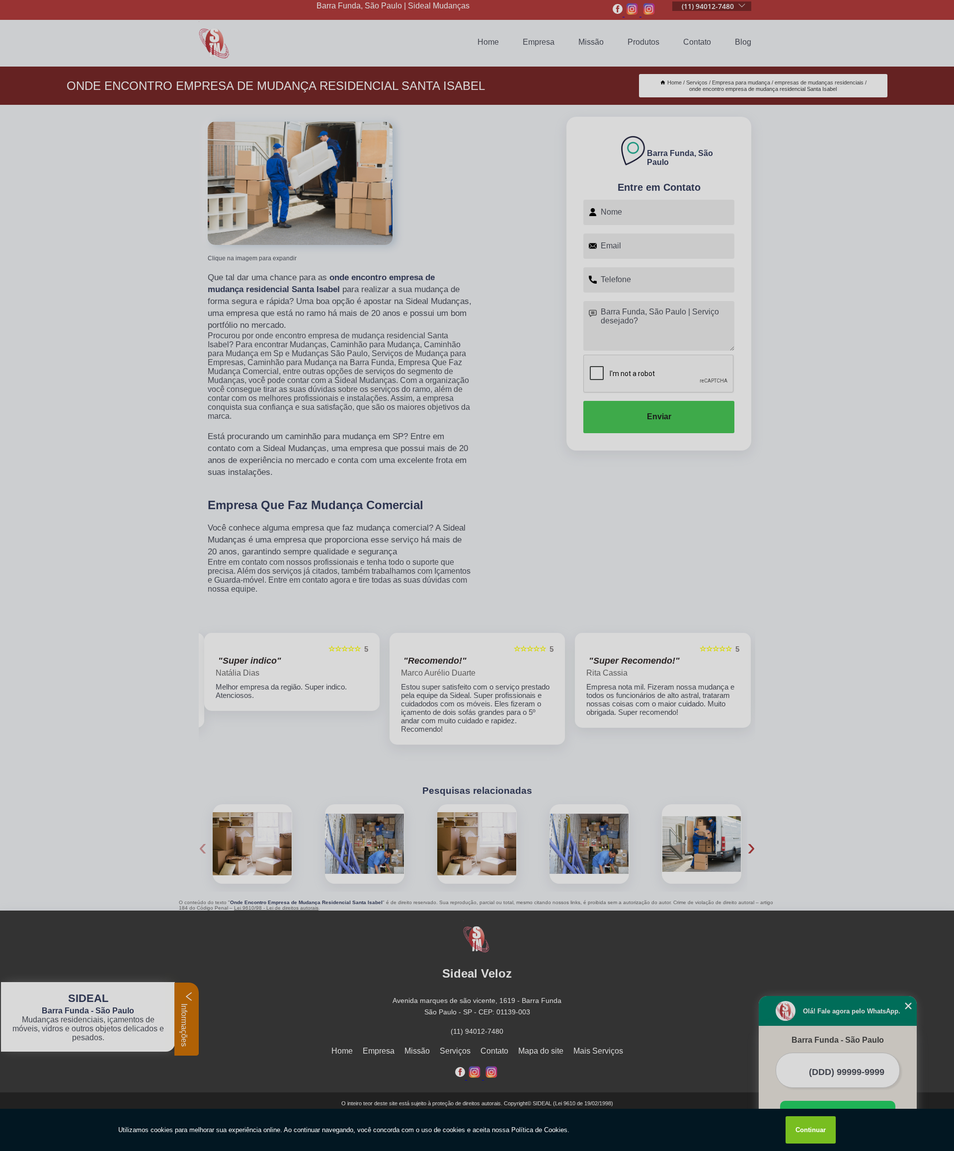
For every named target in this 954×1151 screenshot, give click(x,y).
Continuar (810, 1130)
